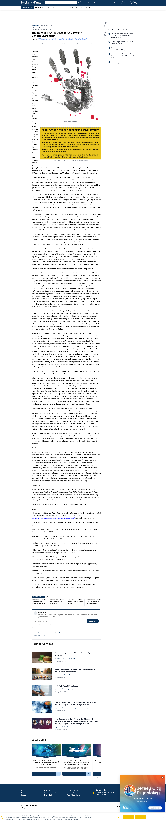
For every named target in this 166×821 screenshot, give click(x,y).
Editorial (47, 791)
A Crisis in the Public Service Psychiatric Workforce (74, 602)
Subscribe (92, 621)
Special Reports (36, 632)
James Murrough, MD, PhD (86, 708)
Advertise (24, 793)
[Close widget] (162, 777)
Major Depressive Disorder (92, 7)
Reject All (128, 817)
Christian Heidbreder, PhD (64, 675)
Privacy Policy (48, 795)
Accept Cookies (140, 817)
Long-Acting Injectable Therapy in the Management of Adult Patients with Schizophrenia (63, 7)
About (23, 791)
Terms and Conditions (51, 793)
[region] (83, 817)
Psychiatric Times (37, 27)
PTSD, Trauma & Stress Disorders (66, 632)
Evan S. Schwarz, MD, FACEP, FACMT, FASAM (69, 689)
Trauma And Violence (39, 635)
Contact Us (24, 795)
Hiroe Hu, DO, (74, 708)
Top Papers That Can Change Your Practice (93, 602)
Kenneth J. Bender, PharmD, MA (65, 658)
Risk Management (83, 632)
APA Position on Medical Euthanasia (39, 602)
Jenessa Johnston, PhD (62, 727)
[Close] (163, 817)
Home (119, 806)
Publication (108, 3)
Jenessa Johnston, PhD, (63, 708)
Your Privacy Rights (73, 795)
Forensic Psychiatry (48, 632)
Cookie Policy (75, 819)
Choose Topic (26, 7)
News (84, 3)
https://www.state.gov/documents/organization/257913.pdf (53, 518)
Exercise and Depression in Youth (57, 602)
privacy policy (66, 625)
